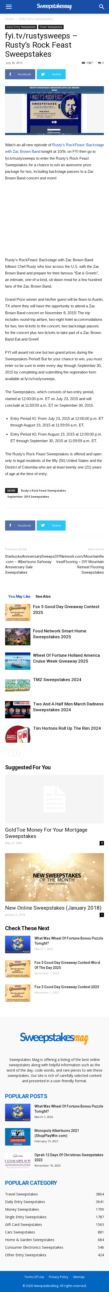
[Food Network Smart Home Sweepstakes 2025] (17, 637)
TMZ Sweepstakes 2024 (57, 679)
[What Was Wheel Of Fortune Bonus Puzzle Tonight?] (17, 944)
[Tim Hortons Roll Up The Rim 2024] (17, 734)
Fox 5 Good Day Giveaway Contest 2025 (66, 987)
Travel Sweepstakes (51, 27)
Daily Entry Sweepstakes (36, 19)
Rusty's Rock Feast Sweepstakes (43, 490)
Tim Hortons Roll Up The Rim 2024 (67, 728)
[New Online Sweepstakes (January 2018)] (54, 877)
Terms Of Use (34, 1277)
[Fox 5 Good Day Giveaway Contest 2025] (17, 612)
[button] (102, 7)
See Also (42, 596)
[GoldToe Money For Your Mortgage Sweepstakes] (54, 799)
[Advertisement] (54, 219)
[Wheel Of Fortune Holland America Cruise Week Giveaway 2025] (17, 661)
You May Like (19, 596)
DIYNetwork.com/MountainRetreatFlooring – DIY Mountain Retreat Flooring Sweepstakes (79, 564)
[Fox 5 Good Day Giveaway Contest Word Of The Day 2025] (17, 969)
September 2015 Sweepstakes (28, 496)
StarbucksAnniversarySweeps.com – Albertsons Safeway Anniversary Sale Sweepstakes (30, 564)
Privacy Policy (58, 1277)
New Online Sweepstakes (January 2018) (53, 908)
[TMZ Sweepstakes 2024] (17, 685)
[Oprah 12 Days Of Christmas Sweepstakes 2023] (17, 1161)
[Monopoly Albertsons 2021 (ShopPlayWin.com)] (17, 1137)
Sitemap (79, 1277)
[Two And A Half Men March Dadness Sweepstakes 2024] (17, 710)
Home (9, 19)
